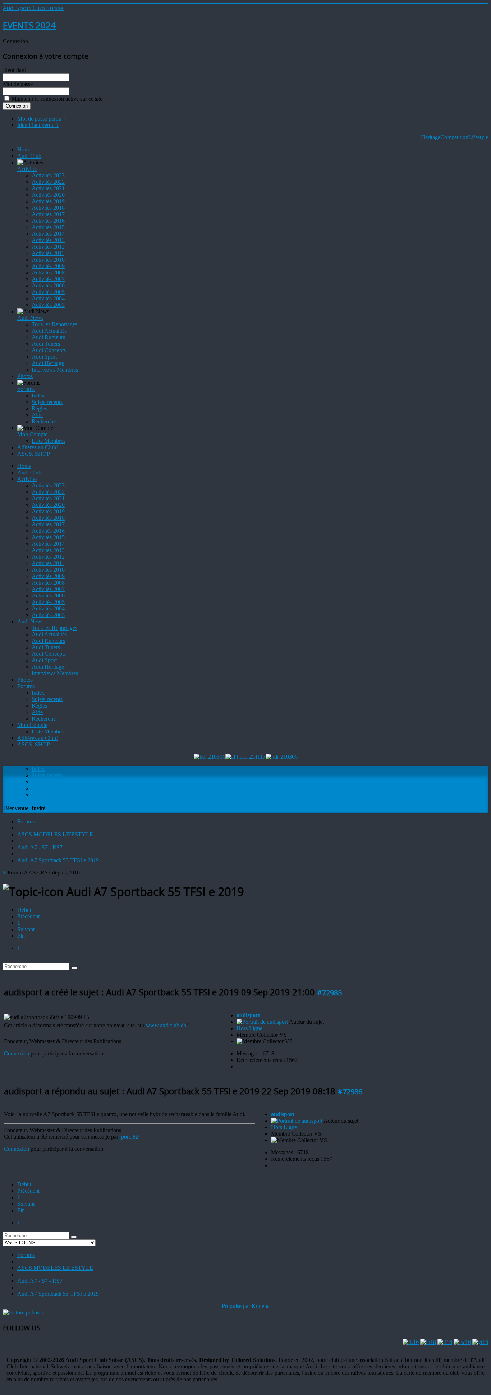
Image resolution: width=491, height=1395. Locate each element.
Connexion (16, 1053)
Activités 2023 (48, 175)
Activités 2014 (48, 234)
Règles (39, 408)
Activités (27, 169)
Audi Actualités (49, 331)
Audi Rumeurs (48, 337)
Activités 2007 (48, 279)
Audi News (30, 318)
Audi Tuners (46, 344)
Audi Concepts (49, 350)
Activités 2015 (48, 227)
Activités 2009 (48, 266)
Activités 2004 (48, 298)
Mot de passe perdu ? (41, 118)
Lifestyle (478, 137)
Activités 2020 (48, 195)
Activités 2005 (48, 292)
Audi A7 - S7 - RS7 (40, 847)
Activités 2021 (48, 188)
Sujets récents (47, 402)
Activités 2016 (48, 221)
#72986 (350, 1091)
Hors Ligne (249, 1028)
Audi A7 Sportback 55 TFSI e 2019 (58, 860)
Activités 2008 (48, 272)
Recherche (44, 421)
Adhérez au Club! (37, 447)
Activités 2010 (48, 259)
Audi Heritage (48, 363)
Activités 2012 (48, 247)
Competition (454, 137)
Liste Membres (48, 441)
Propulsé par (237, 1306)
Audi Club (29, 156)
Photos (25, 376)
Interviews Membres (55, 370)
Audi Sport (44, 357)
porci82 (129, 1136)
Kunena (261, 1306)
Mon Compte (32, 434)
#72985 (329, 993)
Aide (37, 415)
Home (24, 149)
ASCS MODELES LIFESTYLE (55, 834)
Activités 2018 (48, 208)
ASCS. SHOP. (34, 454)
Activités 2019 (48, 201)
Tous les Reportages (54, 324)
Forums (26, 389)
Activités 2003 (48, 305)
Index (38, 395)
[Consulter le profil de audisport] (262, 1022)
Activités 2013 (48, 240)
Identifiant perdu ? (38, 125)
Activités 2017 (48, 214)
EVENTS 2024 (29, 25)
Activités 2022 (48, 182)
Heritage (430, 137)
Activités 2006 (48, 285)
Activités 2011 (48, 253)
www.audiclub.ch (166, 1025)
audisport (248, 1015)
